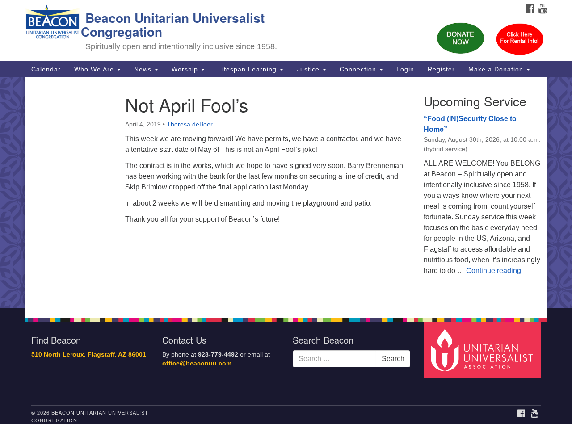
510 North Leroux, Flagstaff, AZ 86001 (88, 354)
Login (405, 69)
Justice (309, 69)
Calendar (46, 69)
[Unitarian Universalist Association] (483, 349)
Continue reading (493, 270)
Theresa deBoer (190, 124)
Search (393, 358)
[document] (286, 192)
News (144, 69)
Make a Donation (497, 69)
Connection (359, 69)
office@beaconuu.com (196, 363)
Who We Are (95, 69)
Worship (186, 69)
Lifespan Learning (248, 69)
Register (441, 69)
